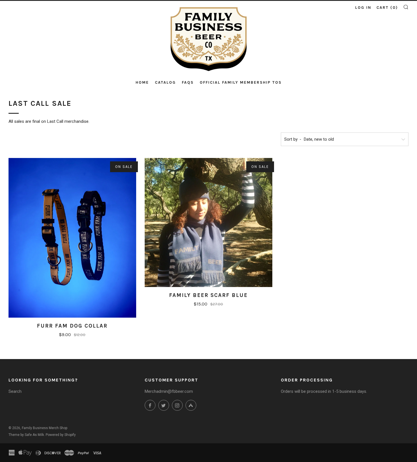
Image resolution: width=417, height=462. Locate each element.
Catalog (165, 82)
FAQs (188, 82)
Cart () (387, 7)
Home (142, 82)
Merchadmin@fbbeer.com (169, 391)
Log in (363, 7)
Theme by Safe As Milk (26, 435)
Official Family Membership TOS (241, 82)
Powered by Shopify (61, 435)
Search (15, 391)
